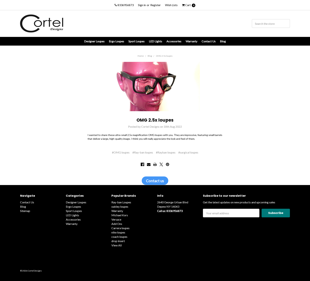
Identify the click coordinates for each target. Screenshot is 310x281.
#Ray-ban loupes (142, 152)
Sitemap (25, 210)
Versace (116, 219)
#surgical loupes (188, 152)
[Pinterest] (167, 164)
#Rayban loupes (165, 152)
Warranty (191, 41)
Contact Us (209, 41)
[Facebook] (142, 164)
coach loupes (119, 236)
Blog (223, 41)
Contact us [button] (155, 180)
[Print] (155, 164)
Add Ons (116, 223)
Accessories (173, 41)
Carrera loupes (120, 228)
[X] (161, 164)
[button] (155, 262)
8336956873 (125, 5)
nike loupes (118, 232)
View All (116, 245)
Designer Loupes (94, 41)
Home (141, 56)
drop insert (118, 241)
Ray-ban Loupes (121, 202)
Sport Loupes (136, 41)
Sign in (142, 5)
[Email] (149, 164)
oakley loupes (119, 206)
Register (155, 5)
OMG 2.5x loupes (164, 56)
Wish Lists (171, 5)
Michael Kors (119, 215)
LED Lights (155, 41)
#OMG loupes (121, 152)
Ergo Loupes (116, 41)
